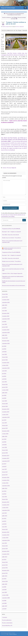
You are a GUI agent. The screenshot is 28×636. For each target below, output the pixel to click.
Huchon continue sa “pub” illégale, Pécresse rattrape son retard (14, 18)
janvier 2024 (5, 327)
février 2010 (5, 581)
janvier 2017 (5, 474)
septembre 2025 (6, 302)
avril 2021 (4, 379)
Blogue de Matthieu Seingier (8, 7)
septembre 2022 (6, 343)
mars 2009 (4, 592)
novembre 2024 (5, 316)
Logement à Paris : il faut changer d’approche (12, 273)
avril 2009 (4, 589)
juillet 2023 (4, 335)
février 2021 (5, 384)
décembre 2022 (5, 340)
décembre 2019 (5, 409)
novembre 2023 (5, 329)
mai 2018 (4, 442)
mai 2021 (4, 376)
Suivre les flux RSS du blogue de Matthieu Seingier (11, 248)
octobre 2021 (5, 365)
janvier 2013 (5, 565)
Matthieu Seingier (5, 26)
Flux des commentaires (7, 622)
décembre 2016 (5, 477)
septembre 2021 (6, 368)
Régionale (14, 167)
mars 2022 (4, 354)
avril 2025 (4, 307)
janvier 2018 (5, 452)
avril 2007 (4, 608)
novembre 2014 (5, 535)
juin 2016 (4, 491)
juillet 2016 (4, 488)
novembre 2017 (5, 458)
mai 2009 (4, 586)
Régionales (22, 26)
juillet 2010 (4, 576)
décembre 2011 (5, 570)
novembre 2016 (5, 480)
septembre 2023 (6, 332)
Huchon (4, 167)
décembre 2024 (5, 313)
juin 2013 (4, 559)
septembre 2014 (6, 540)
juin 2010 (4, 578)
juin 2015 (4, 518)
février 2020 (5, 403)
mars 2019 (4, 422)
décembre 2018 (5, 431)
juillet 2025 (4, 305)
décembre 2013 (5, 551)
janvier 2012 (5, 567)
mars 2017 (4, 469)
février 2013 (5, 562)
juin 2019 (4, 420)
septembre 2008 (6, 597)
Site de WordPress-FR (7, 625)
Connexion (4, 617)
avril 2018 (4, 444)
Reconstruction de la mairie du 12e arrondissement (13, 285)
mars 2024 (4, 324)
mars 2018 (4, 447)
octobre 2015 (5, 507)
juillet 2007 (4, 606)
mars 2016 (4, 496)
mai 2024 (4, 321)
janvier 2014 (5, 548)
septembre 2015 (6, 510)
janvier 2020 (5, 406)
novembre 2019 (5, 411)
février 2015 (5, 529)
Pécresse (9, 167)
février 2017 (5, 472)
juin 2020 (4, 395)
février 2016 (5, 499)
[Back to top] (25, 633)
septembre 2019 (6, 417)
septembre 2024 (6, 318)
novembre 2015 (5, 504)
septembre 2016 (6, 485)
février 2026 (5, 294)
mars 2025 (4, 310)
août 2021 (4, 370)
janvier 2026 (5, 297)
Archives (17, 26)
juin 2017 (4, 463)
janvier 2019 (5, 428)
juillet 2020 (4, 392)
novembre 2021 (5, 362)
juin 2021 (4, 373)
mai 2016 (4, 493)
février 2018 (5, 450)
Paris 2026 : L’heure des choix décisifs (10, 234)
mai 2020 (4, 398)
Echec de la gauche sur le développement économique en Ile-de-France (14, 14)
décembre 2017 (5, 455)
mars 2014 (4, 543)
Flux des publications (6, 620)
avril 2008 (4, 603)
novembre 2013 (5, 554)
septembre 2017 (6, 461)
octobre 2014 (5, 537)
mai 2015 (4, 521)
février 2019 (5, 425)
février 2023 (5, 338)
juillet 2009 (4, 584)
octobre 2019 (5, 414)
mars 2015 (4, 526)
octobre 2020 (5, 390)
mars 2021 (4, 381)
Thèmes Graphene (13, 634)
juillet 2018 (4, 436)
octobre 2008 (5, 595)
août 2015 (4, 513)
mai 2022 (4, 349)
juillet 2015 (4, 515)
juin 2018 (4, 439)
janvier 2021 (5, 387)
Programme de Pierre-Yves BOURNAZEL (11, 228)
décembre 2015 (5, 502)
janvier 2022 (5, 359)
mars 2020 (4, 400)
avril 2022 (4, 351)
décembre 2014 (5, 532)
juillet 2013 (4, 556)
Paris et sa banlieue (9, 150)
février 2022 (5, 357)
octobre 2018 (5, 433)
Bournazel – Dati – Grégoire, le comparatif (11, 231)
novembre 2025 (5, 299)
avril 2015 (4, 524)
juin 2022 (4, 346)
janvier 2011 (5, 573)
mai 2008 (4, 600)
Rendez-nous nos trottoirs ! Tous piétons (11, 237)
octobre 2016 (5, 483)
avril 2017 (4, 466)
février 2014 (5, 545)
